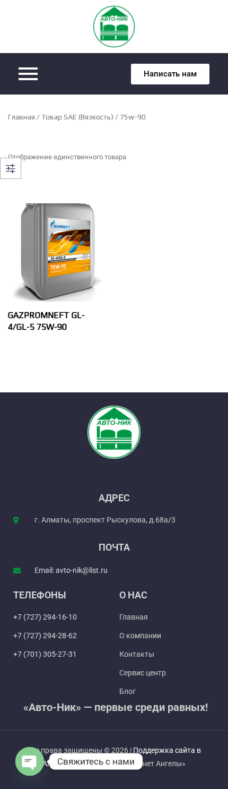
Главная (21, 117)
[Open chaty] (29, 761)
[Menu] (62, 74)
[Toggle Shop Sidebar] (10, 168)
